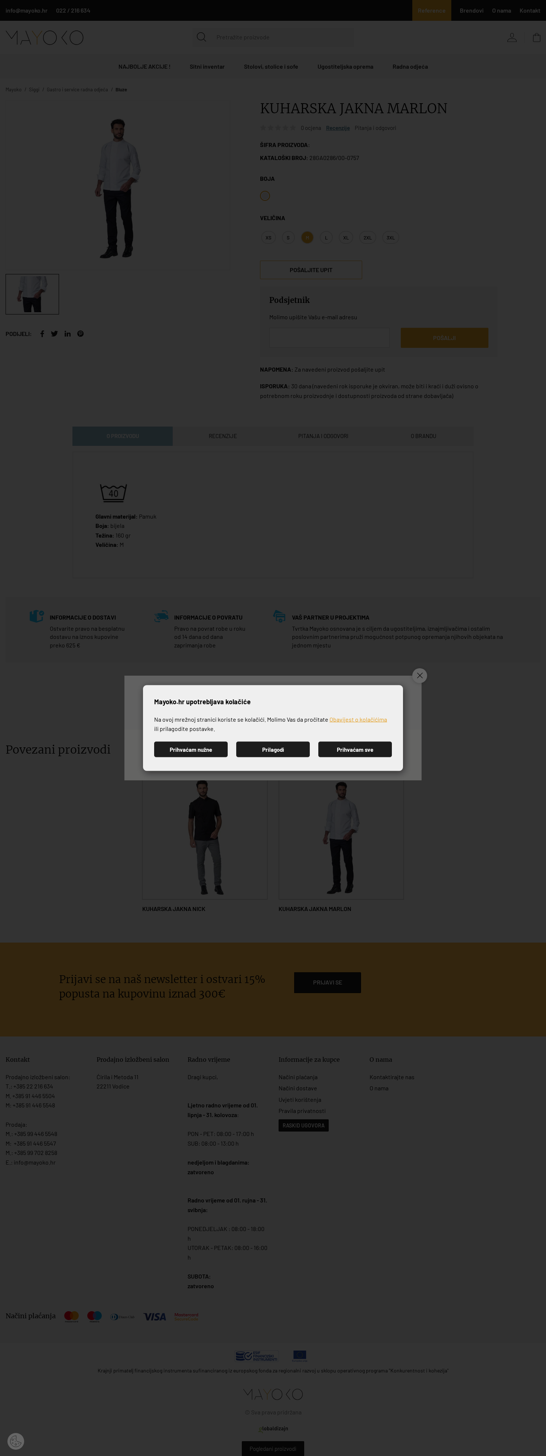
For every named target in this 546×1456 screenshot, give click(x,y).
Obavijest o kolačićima (358, 718)
